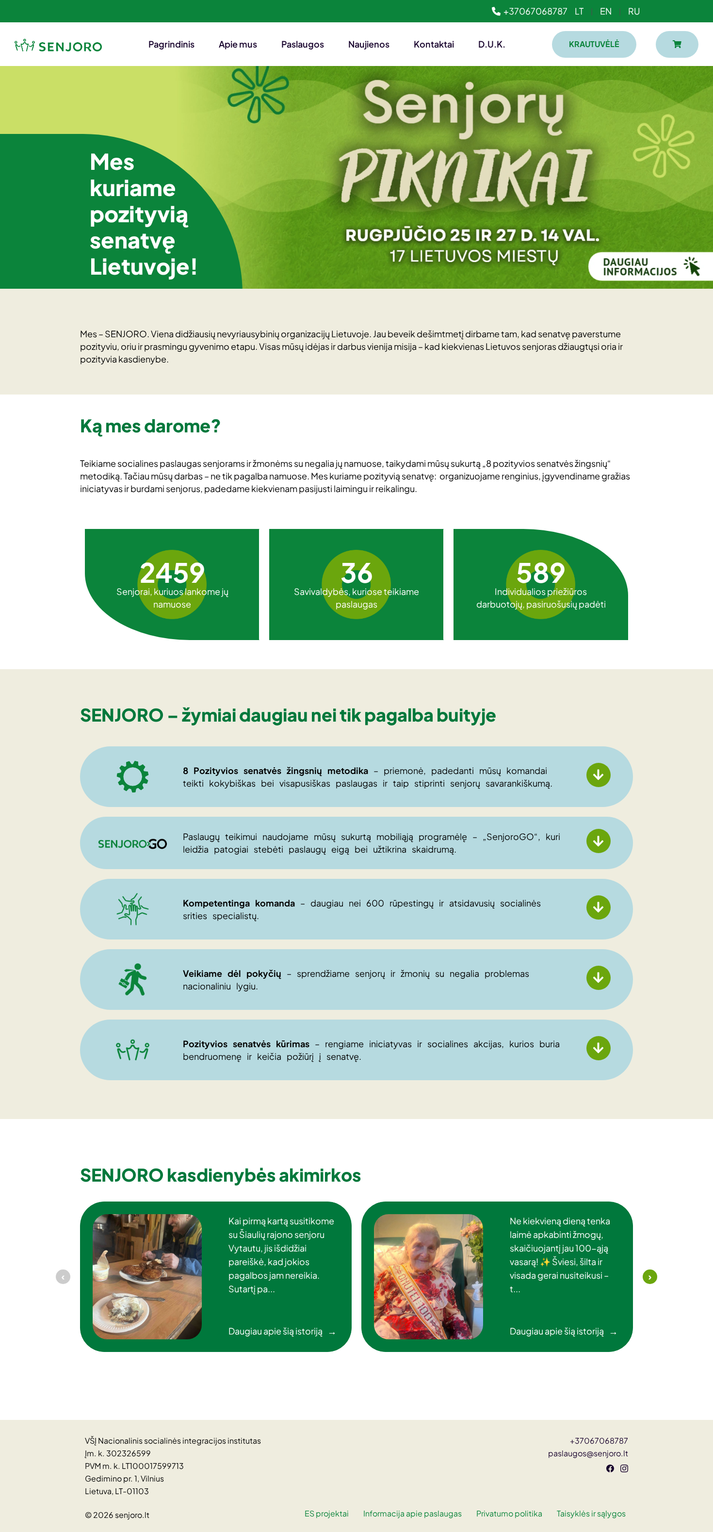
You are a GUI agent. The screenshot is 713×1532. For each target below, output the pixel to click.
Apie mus (238, 43)
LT (579, 10)
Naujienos (368, 43)
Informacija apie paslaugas (412, 1513)
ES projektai (327, 1513)
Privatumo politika (509, 1513)
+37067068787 (535, 10)
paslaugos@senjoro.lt (588, 1453)
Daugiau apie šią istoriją (282, 1331)
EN (606, 10)
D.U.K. (491, 43)
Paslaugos (302, 43)
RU (634, 10)
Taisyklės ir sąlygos (591, 1513)
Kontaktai (434, 43)
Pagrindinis (171, 43)
